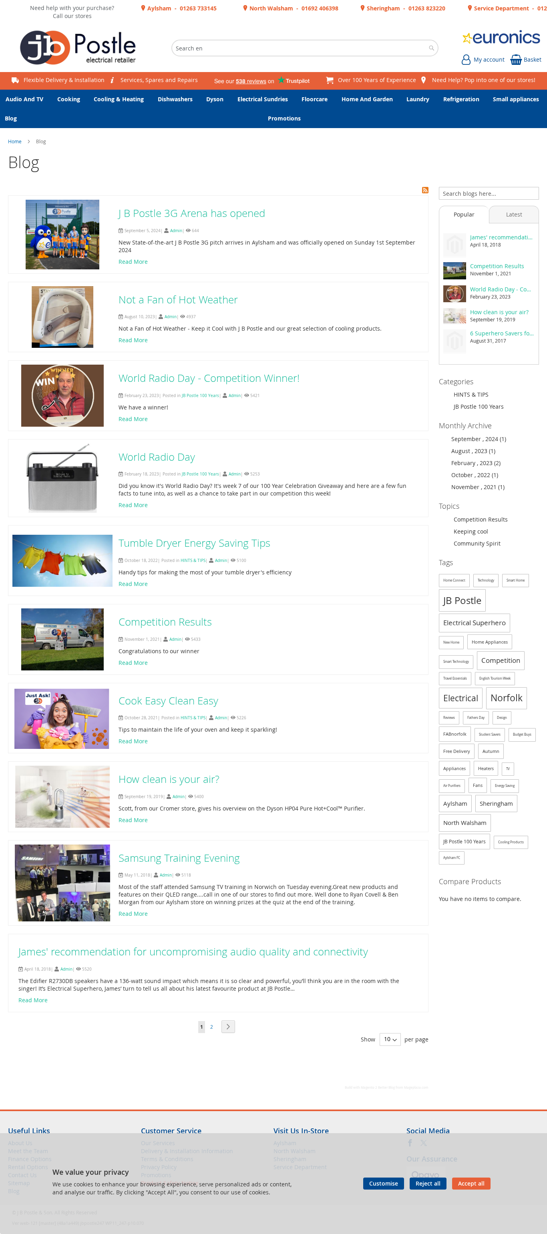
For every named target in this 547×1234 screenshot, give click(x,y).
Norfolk (507, 698)
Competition (500, 660)
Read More (133, 261)
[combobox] (305, 48)
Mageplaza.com (416, 1088)
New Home (451, 642)
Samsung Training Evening (179, 858)
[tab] (464, 214)
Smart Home (516, 580)
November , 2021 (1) (475, 487)
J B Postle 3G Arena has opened (192, 213)
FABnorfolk (455, 734)
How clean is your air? (169, 779)
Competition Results (165, 622)
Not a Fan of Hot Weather (178, 300)
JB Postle (462, 600)
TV (508, 769)
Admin (176, 230)
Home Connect (454, 580)
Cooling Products (511, 842)
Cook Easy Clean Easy (168, 701)
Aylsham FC (451, 858)
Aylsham (455, 803)
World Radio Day (157, 457)
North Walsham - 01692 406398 (293, 8)
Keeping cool (470, 531)
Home (15, 141)
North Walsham (465, 823)
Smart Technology (456, 662)
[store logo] (81, 48)
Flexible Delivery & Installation (64, 80)
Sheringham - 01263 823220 (405, 8)
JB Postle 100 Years (200, 395)
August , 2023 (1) (470, 451)
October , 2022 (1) (472, 475)
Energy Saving (505, 786)
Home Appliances (490, 642)
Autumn (491, 751)
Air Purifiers (452, 786)
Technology (486, 580)
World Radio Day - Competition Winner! (209, 378)
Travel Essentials (455, 678)
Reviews (449, 718)
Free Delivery (456, 751)
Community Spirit (476, 543)
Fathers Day (476, 718)
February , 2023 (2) (473, 463)
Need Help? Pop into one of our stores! (483, 80)
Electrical (460, 698)
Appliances (454, 768)
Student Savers (490, 734)
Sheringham (496, 803)
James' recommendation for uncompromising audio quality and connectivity (193, 952)
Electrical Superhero (474, 622)
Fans (478, 785)
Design (502, 718)
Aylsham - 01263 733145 (181, 8)
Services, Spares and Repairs (159, 80)
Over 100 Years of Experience (377, 80)
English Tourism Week (495, 678)
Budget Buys (522, 734)
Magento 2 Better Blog (378, 1088)
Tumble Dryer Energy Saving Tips (194, 543)
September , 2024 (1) (476, 439)
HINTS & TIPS (193, 560)
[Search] (532, 192)
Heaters (486, 768)
